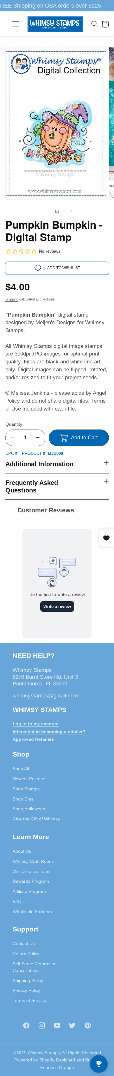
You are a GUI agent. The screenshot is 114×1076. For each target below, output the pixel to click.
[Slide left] (42, 211)
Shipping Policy (28, 980)
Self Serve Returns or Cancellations (34, 967)
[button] (15, 24)
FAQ (17, 901)
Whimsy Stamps (44, 1052)
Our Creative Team (32, 871)
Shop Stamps (26, 788)
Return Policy (26, 953)
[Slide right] (72, 211)
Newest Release (29, 778)
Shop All (21, 768)
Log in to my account (36, 723)
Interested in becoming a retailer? (49, 731)
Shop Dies (23, 798)
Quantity (13, 424)
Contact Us (24, 943)
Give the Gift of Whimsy (36, 818)
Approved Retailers (33, 739)
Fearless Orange (57, 1067)
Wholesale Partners (32, 911)
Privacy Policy (26, 990)
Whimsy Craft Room (33, 861)
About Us (22, 851)
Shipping (11, 299)
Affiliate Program (29, 891)
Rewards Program (31, 881)
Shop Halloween (29, 808)
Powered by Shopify (34, 1059)
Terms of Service (29, 1000)
